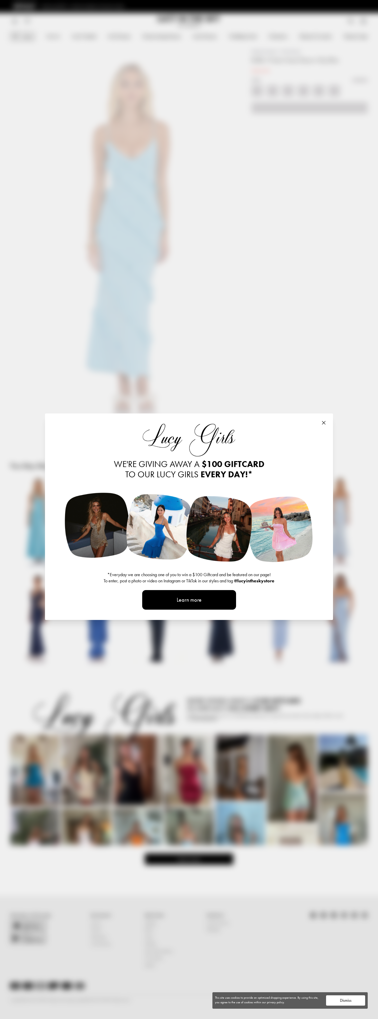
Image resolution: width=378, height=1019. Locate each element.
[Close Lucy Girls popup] (324, 423)
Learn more (189, 599)
